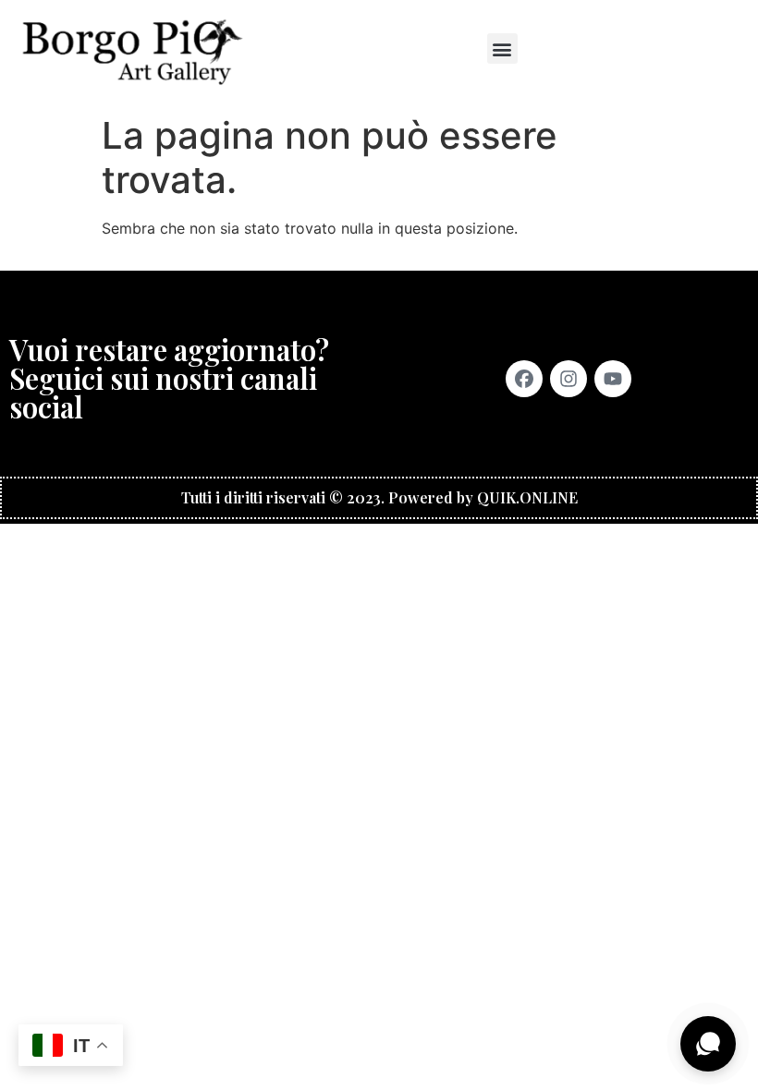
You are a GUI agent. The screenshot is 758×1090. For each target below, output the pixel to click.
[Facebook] (524, 378)
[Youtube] (612, 378)
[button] (502, 48)
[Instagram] (568, 378)
